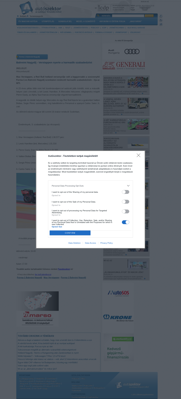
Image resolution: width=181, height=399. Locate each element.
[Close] (139, 156)
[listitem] (90, 185)
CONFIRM (70, 233)
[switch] (125, 192)
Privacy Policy (106, 243)
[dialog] (90, 199)
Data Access (90, 243)
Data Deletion (74, 243)
